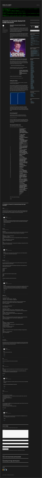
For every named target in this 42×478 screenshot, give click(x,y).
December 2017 (32, 77)
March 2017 (32, 79)
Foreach (7, 30)
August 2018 (32, 72)
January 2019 (32, 70)
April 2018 (32, 74)
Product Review (32, 96)
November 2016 (32, 81)
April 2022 (32, 63)
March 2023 (32, 61)
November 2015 (32, 87)
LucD (6, 31)
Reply (3, 214)
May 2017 (32, 78)
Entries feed (32, 101)
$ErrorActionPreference (5, 29)
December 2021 (32, 64)
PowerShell (32, 95)
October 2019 (32, 68)
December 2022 (32, 62)
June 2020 (32, 66)
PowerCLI (4, 28)
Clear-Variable (4, 30)
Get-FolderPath (4, 31)
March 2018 (32, 75)
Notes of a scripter (7, 4)
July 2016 (32, 83)
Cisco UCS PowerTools (33, 93)
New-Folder (4, 32)
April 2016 (32, 85)
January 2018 (32, 76)
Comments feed (32, 102)
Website (4, 445)
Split (5, 32)
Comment (4, 429)
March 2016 (32, 86)
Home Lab (32, 94)
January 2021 (32, 65)
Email (3, 442)
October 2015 (32, 88)
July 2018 (32, 73)
